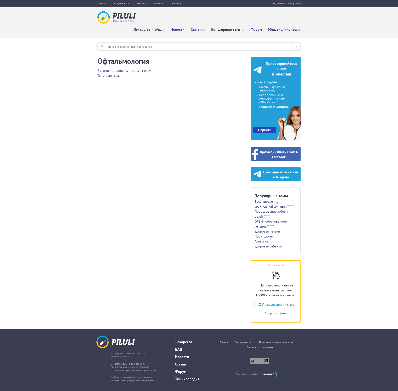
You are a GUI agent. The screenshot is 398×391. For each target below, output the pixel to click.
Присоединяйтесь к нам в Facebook (279, 154)
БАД (178, 349)
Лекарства (183, 342)
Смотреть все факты (276, 313)
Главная (101, 3)
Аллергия (261, 241)
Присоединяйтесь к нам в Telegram (280, 174)
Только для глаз (108, 75)
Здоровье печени (267, 231)
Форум (256, 29)
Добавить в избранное (289, 3)
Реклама (176, 3)
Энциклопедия (187, 378)
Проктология (264, 236)
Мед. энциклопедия (284, 29)
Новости (177, 29)
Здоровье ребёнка (268, 246)
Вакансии (159, 3)
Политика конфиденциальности (276, 342)
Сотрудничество (121, 3)
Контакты (142, 3)
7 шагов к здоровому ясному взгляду (124, 70)
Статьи (196, 29)
